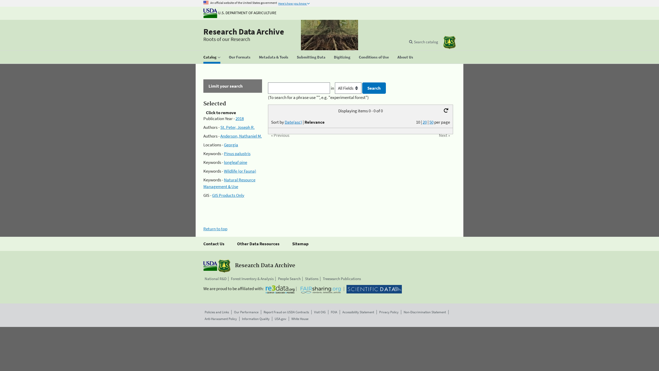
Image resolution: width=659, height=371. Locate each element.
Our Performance (246, 312)
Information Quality (256, 319)
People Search (289, 278)
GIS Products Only (228, 195)
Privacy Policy (388, 312)
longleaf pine (235, 162)
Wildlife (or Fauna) (240, 171)
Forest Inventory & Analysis (252, 278)
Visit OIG (320, 312)
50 (431, 122)
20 (425, 122)
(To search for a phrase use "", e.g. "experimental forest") (318, 97)
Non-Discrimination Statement (425, 312)
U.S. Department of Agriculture (246, 12)
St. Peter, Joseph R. (237, 127)
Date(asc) (293, 122)
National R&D (216, 278)
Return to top (215, 229)
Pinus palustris (237, 153)
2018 (240, 118)
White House (299, 319)
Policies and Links (217, 312)
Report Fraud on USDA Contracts (286, 312)
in (333, 88)
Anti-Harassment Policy (221, 319)
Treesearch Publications (342, 278)
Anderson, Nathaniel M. (241, 136)
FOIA (334, 312)
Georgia (231, 145)
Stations (311, 278)
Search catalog (426, 42)
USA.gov (280, 319)
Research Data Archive (243, 32)
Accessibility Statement (358, 312)
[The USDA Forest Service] (449, 42)
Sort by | (298, 122)
